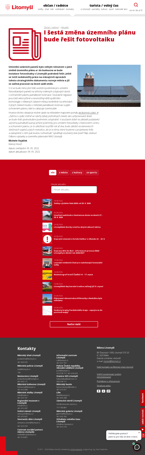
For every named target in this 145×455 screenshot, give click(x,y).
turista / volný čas (103, 5)
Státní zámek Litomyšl (28, 411)
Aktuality (65, 27)
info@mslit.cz (23, 395)
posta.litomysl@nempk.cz (28, 379)
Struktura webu (104, 385)
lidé (52, 9)
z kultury (77, 172)
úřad (47, 9)
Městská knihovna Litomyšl (31, 384)
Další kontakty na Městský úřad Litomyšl (115, 367)
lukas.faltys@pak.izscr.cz (66, 379)
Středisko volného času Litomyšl (68, 420)
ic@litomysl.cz (62, 360)
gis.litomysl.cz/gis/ (87, 112)
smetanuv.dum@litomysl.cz (28, 423)
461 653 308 (61, 397)
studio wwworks (76, 449)
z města (63, 172)
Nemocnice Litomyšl (27, 376)
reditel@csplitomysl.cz (26, 435)
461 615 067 (22, 416)
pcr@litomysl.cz (63, 371)
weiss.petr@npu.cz (25, 414)
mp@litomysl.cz (23, 369)
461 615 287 (22, 408)
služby (40, 9)
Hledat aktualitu (58, 184)
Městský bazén (64, 384)
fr (141, 10)
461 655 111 (22, 381)
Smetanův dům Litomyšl (29, 419)
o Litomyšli (85, 9)
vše (53, 172)
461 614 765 (61, 416)
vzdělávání (59, 9)
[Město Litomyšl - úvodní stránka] (18, 7)
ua (130, 10)
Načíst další (74, 324)
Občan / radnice (51, 27)
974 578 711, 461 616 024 (67, 373)
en (133, 10)
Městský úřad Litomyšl (28, 355)
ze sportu (92, 172)
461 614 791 (22, 397)
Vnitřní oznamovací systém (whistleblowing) (109, 375)
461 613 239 (22, 426)
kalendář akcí (121, 9)
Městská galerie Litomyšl (69, 411)
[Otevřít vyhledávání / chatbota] (135, 4)
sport (111, 9)
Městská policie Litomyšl (30, 365)
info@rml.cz (22, 406)
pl (139, 10)
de (137, 10)
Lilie (58, 392)
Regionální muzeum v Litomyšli (28, 401)
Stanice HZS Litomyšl (67, 376)
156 (19, 372)
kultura (104, 9)
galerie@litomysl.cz (64, 414)
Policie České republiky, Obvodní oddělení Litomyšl (69, 366)
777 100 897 (61, 407)
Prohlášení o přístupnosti (108, 381)
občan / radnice (55, 5)
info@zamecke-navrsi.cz (66, 404)
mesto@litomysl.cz (112, 361)
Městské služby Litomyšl (29, 392)
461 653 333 (22, 362)
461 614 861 (22, 437)
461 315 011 (61, 389)
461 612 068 (22, 389)
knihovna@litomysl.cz (26, 387)
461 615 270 (61, 426)
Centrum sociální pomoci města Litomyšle (30, 430)
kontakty (70, 9)
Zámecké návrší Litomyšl (69, 400)
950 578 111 (61, 381)
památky (96, 9)
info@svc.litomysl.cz (64, 424)
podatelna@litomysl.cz (26, 359)
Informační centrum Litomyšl (66, 356)
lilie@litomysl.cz (63, 395)
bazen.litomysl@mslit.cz (66, 387)
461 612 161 (61, 363)
